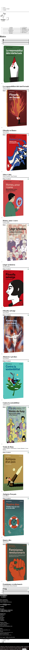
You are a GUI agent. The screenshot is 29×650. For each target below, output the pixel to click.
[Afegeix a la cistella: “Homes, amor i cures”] (28, 225)
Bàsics (4, 90)
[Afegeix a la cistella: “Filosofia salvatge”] (28, 315)
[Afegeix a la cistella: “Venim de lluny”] (28, 452)
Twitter (1, 616)
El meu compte (6, 8)
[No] (26, 649)
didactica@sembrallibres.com (5, 634)
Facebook (2, 615)
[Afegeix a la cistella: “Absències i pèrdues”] (28, 361)
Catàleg (11, 27)
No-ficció (8, 179)
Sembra (11, 28)
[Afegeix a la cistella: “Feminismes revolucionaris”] (28, 588)
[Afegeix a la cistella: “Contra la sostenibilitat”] (28, 407)
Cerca (4, 7)
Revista (11, 33)
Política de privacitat (10, 637)
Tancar (24, 649)
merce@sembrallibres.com (5, 629)
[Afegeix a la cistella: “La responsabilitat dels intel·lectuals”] (28, 90)
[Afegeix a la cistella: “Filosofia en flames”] (28, 135)
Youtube (2, 618)
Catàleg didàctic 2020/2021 (6, 610)
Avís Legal (2, 637)
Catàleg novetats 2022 (5, 611)
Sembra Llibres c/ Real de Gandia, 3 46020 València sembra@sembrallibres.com (6, 624)
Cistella (4, 10)
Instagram (2, 617)
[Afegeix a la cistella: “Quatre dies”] (28, 544)
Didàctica (11, 31)
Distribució (10, 30)
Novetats (2, 609)
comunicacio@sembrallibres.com (6, 632)
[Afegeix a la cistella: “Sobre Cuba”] (28, 179)
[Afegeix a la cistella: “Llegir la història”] (28, 269)
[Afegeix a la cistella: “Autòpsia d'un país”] (28, 498)
